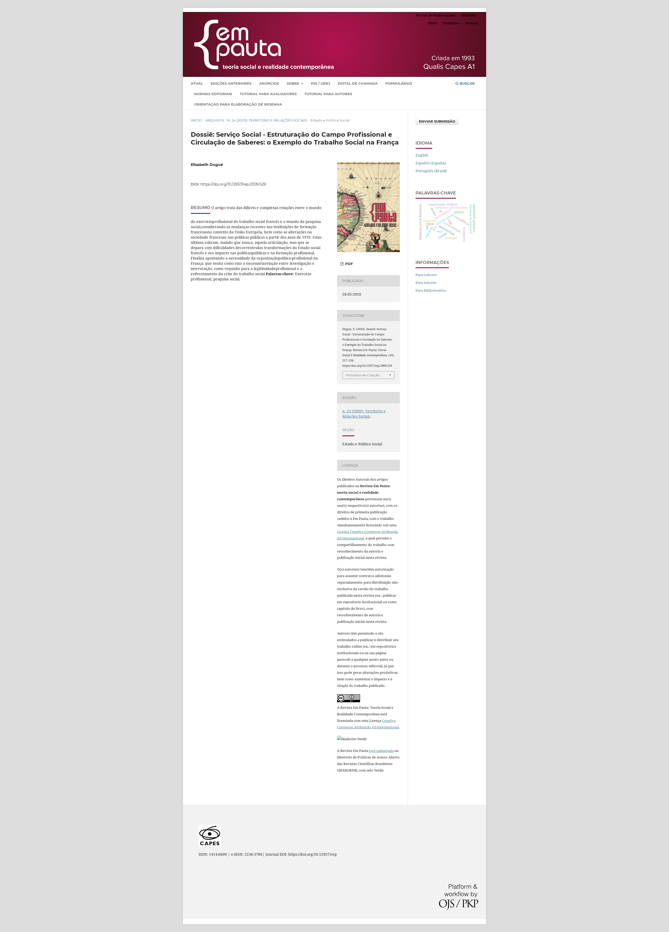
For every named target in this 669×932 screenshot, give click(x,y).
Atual (197, 83)
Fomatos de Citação (363, 375)
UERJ (432, 23)
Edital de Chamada (358, 83)
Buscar (467, 83)
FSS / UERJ (320, 83)
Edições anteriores (231, 83)
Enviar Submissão (437, 121)
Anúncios (269, 83)
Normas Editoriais (213, 94)
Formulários (398, 83)
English (422, 155)
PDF (348, 264)
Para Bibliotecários (431, 290)
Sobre (293, 83)
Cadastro (451, 23)
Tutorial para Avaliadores (268, 94)
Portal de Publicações (435, 15)
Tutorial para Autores (328, 94)
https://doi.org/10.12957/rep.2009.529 (233, 184)
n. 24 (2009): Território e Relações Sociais (267, 120)
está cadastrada (381, 750)
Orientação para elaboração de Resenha (238, 104)
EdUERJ (469, 15)
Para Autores (426, 282)
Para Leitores (426, 274)
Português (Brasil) (431, 170)
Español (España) (431, 162)
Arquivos (214, 120)
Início (196, 120)
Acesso (471, 23)
